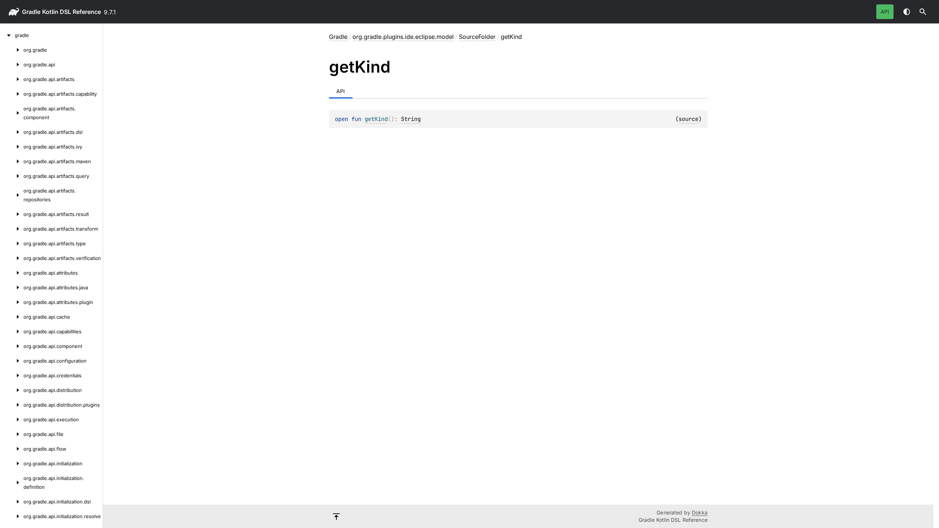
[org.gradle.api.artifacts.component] (11, 113)
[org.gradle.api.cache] (11, 316)
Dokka (700, 512)
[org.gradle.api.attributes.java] (11, 287)
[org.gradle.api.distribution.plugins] (11, 404)
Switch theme (906, 11)
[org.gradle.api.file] (11, 434)
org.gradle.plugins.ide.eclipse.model (403, 36)
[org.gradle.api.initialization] (11, 463)
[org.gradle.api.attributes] (11, 272)
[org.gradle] (11, 50)
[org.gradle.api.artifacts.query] (11, 176)
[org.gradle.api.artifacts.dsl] (11, 132)
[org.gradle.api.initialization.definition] (11, 482)
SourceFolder (477, 36)
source (688, 119)
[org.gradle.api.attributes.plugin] (11, 302)
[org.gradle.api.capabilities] (11, 331)
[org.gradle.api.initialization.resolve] (11, 516)
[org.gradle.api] (11, 64)
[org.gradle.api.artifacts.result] (11, 214)
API (885, 11)
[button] (923, 11)
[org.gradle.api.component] (11, 346)
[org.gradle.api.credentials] (11, 375)
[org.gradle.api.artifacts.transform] (11, 228)
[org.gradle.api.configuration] (11, 360)
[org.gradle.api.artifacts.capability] (11, 94)
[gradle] (7, 35)
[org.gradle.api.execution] (11, 419)
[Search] (923, 11)
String (411, 119)
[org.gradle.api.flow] (11, 448)
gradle (31, 11)
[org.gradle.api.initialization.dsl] (11, 501)
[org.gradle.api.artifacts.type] (11, 243)
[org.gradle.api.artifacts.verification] (11, 258)
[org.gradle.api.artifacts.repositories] (11, 195)
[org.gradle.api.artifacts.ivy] (11, 146)
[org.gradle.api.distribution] (11, 390)
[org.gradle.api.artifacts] (11, 79)
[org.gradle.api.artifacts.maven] (11, 161)
